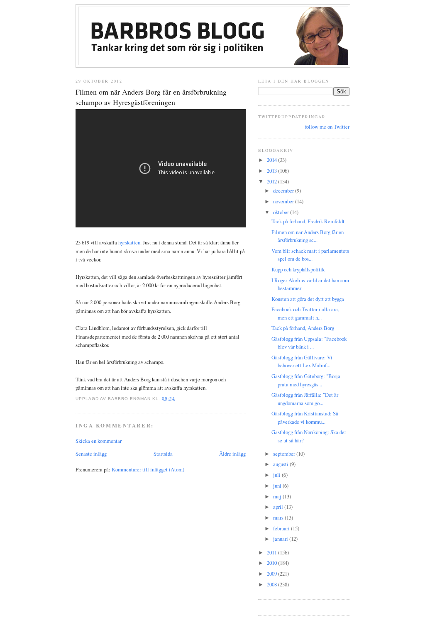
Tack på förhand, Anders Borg (302, 328)
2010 (272, 562)
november (284, 201)
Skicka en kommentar (99, 440)
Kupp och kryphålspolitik (298, 269)
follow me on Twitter (327, 126)
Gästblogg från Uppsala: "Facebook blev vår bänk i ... (309, 342)
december (284, 190)
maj (278, 496)
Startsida (163, 453)
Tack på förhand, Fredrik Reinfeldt (307, 221)
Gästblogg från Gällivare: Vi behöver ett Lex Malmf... (301, 361)
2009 (272, 573)
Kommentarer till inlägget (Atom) (148, 469)
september (284, 453)
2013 (272, 170)
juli (277, 474)
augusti (281, 464)
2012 (272, 181)
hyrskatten (129, 242)
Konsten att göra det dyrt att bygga (307, 299)
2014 (272, 160)
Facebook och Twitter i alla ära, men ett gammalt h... (305, 313)
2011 (272, 552)
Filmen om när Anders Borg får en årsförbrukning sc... (307, 236)
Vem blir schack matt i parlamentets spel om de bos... (310, 254)
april (278, 506)
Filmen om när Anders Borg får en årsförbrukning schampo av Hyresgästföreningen (151, 97)
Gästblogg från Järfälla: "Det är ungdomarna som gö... (304, 398)
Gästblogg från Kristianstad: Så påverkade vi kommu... (304, 417)
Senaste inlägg (91, 453)
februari (282, 528)
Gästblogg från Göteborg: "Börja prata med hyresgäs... (305, 380)
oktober (281, 212)
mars (279, 517)
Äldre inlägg (232, 453)
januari (281, 538)
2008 (272, 584)
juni (278, 485)
